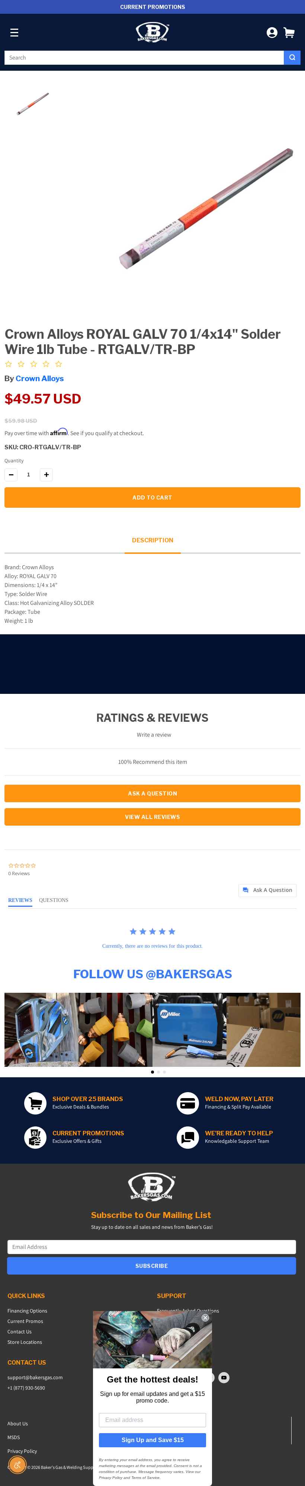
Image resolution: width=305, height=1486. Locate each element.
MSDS (13, 1437)
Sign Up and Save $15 (153, 1440)
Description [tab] (152, 540)
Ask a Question (152, 793)
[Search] (292, 58)
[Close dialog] (205, 1317)
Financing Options (27, 1310)
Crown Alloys (40, 378)
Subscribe (151, 1266)
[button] (289, 32)
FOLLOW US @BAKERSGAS (152, 974)
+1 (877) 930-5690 (26, 1387)
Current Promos (25, 1321)
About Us (17, 1423)
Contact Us (19, 1331)
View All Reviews (152, 817)
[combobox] (144, 58)
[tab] (267, 890)
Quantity (13, 460)
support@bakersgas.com (35, 1377)
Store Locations (24, 1342)
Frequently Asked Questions (188, 1310)
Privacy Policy (22, 1451)
